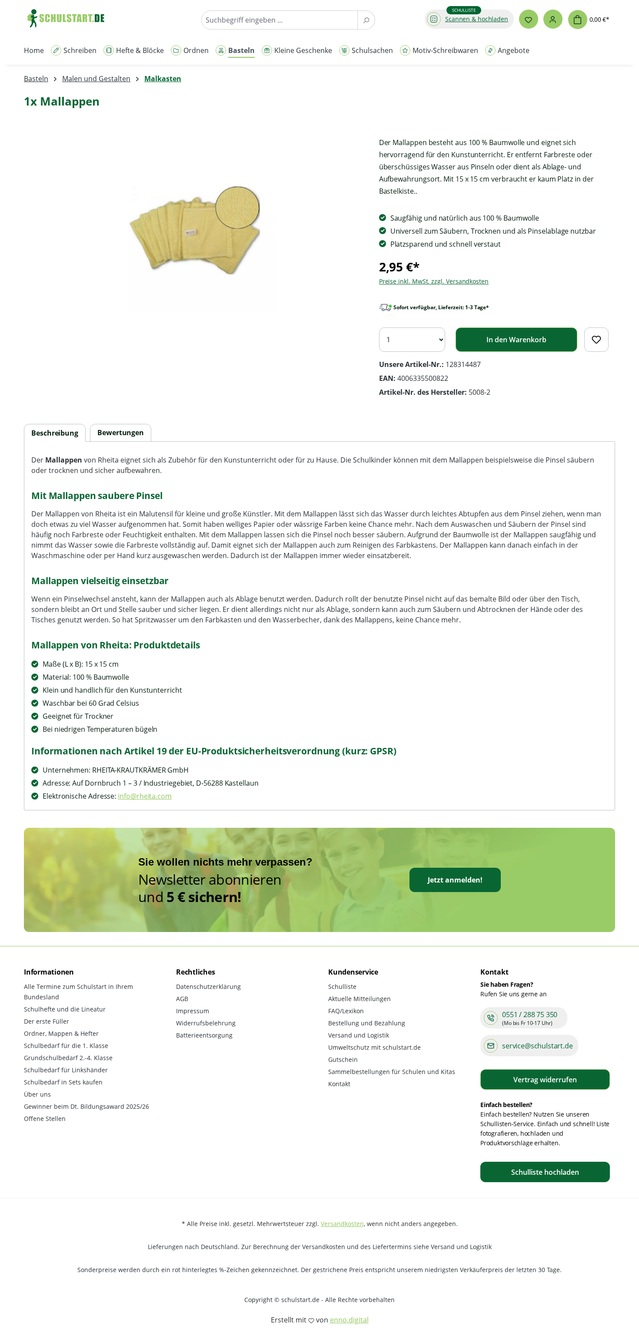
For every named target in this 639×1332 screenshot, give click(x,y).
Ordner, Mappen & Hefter (61, 1033)
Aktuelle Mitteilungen (359, 999)
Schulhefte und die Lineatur (65, 1009)
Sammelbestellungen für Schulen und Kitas (391, 1072)
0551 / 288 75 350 (529, 1014)
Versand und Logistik (358, 1035)
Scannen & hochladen (476, 19)
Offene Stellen (45, 1118)
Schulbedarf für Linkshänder (66, 1070)
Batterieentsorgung (204, 1035)
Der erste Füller (46, 1021)
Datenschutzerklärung (208, 986)
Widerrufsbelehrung (206, 1023)
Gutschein (343, 1059)
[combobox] (279, 20)
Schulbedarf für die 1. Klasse (66, 1045)
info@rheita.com (145, 796)
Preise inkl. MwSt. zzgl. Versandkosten (434, 281)
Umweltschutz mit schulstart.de (374, 1047)
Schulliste (342, 986)
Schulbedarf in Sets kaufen (63, 1082)
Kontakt (339, 1084)
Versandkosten (342, 1224)
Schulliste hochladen (545, 1172)
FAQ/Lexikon (346, 1011)
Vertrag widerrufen (545, 1079)
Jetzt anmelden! (455, 880)
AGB (182, 999)
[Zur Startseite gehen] (70, 18)
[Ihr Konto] (552, 19)
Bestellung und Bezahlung (366, 1023)
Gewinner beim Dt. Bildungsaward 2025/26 (86, 1106)
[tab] (54, 433)
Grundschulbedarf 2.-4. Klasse (68, 1058)
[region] (192, 229)
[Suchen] (366, 20)
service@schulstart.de (537, 1046)
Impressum (192, 1011)
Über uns (37, 1094)
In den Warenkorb (516, 339)
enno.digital (349, 1320)
